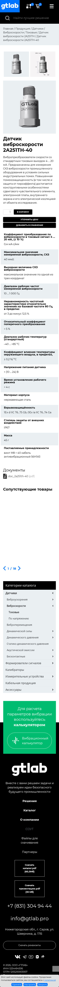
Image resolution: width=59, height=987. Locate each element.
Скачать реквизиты (29, 945)
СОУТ (29, 829)
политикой (50, 980)
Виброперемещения (19, 625)
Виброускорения (17, 599)
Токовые (14, 612)
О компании (29, 819)
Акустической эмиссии (20, 650)
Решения (29, 801)
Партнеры (29, 852)
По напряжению (19, 618)
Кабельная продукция (21, 683)
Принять (16, 984)
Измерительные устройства (25, 676)
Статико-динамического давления (28, 644)
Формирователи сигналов (23, 663)
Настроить (29, 984)
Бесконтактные (16, 656)
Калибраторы (15, 670)
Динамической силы (19, 631)
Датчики (11, 593)
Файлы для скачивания (29, 840)
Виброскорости (16, 606)
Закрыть (42, 984)
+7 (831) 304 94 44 (29, 906)
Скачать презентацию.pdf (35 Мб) (29, 888)
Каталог (29, 810)
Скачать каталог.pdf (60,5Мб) (29, 868)
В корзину (23, 212)
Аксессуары (13, 690)
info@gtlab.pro (30, 918)
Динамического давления (23, 637)
